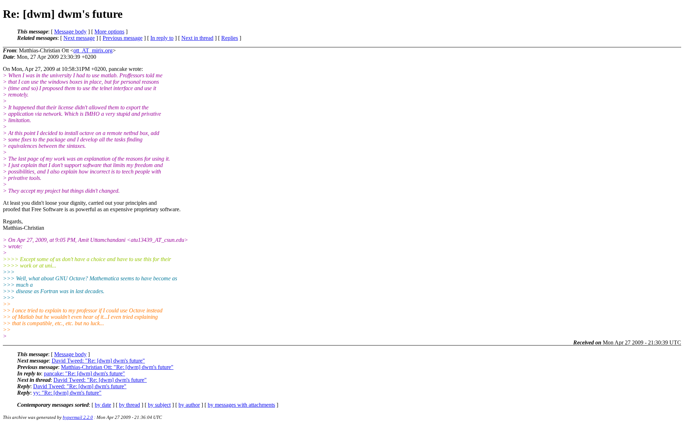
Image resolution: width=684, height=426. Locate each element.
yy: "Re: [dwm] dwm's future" (67, 393)
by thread (129, 405)
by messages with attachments (241, 405)
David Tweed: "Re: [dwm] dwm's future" (98, 361)
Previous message (122, 38)
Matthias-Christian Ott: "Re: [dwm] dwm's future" (117, 367)
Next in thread (197, 38)
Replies (229, 38)
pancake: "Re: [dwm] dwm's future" (84, 373)
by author (189, 405)
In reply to (161, 38)
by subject (159, 405)
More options (109, 31)
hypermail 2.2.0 (78, 417)
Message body (70, 31)
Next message (79, 38)
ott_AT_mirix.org (93, 50)
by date (103, 405)
